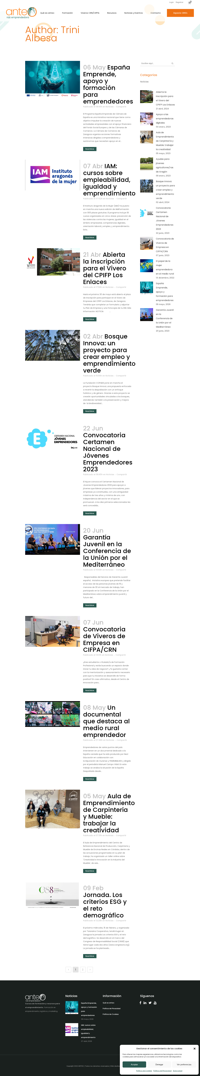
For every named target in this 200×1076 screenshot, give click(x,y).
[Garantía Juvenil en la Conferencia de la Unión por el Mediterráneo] (52, 539)
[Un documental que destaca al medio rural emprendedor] (52, 714)
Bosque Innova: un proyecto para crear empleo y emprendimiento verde (109, 353)
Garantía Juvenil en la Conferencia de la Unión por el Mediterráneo (107, 551)
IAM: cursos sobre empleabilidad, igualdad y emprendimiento (109, 180)
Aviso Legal (177, 1071)
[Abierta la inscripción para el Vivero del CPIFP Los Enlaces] (52, 262)
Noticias (110, 106)
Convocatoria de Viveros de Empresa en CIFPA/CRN (104, 639)
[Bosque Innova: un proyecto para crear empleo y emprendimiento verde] (52, 345)
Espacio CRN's (180, 13)
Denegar (159, 1064)
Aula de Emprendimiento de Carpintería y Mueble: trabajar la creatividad (109, 813)
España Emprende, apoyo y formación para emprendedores (108, 84)
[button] (194, 1048)
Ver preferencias (184, 1064)
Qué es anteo (108, 1003)
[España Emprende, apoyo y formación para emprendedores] (52, 79)
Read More (89, 149)
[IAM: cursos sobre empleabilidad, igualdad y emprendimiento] (52, 175)
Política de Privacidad (162, 1071)
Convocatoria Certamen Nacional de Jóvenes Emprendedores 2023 (107, 452)
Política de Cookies (144, 1071)
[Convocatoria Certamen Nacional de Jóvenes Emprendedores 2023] (52, 437)
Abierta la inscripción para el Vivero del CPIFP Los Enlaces (104, 268)
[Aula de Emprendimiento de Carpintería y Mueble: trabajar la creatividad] (52, 809)
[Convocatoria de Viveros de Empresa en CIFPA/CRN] (52, 631)
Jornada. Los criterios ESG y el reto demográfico (105, 905)
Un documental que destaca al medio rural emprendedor (106, 721)
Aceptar (134, 1064)
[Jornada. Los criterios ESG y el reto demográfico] (52, 895)
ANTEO (81, 1066)
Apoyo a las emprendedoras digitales (164, 118)
